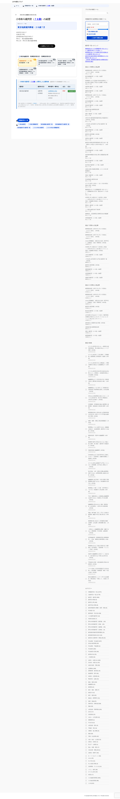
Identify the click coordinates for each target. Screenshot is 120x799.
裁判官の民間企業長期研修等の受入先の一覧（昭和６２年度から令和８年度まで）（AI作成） (96, 144)
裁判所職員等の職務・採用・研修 (96, 607)
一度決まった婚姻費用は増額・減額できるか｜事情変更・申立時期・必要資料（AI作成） (98, 531)
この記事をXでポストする (46, 46)
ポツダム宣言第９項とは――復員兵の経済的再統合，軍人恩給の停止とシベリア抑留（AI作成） (98, 348)
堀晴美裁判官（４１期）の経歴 (93, 269)
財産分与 (90, 692)
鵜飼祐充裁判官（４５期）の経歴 (93, 91)
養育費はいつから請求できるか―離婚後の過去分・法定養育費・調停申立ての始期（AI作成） (98, 429)
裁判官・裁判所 (92, 597)
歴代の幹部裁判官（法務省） (95, 629)
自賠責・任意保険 (92, 676)
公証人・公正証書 (92, 717)
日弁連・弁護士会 (92, 662)
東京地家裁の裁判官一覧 (46, 124)
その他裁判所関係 (92, 777)
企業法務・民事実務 (93, 709)
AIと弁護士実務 (92, 763)
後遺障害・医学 (92, 673)
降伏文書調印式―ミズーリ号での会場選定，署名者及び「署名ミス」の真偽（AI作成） (98, 578)
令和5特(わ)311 (52, 91)
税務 (89, 733)
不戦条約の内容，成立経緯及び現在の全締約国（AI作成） (98, 563)
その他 (90, 783)
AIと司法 (90, 761)
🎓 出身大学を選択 (91, 34)
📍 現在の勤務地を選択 (92, 31)
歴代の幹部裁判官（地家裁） (95, 627)
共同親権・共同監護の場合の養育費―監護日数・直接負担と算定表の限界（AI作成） (98, 406)
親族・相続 (91, 682)
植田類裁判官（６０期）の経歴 (93, 335)
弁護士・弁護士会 (92, 660)
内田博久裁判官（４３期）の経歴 (93, 86)
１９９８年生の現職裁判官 (53, 127)
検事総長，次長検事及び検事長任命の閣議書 (96, 213)
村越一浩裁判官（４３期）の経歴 (93, 175)
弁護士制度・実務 (92, 665)
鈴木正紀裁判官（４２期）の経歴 (93, 160)
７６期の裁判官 (22, 124)
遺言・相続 (91, 695)
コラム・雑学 (91, 769)
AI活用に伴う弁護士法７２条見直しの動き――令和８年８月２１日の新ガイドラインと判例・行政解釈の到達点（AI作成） (96, 199)
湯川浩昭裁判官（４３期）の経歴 (93, 76)
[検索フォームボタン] (107, 13)
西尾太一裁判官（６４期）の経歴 (93, 205)
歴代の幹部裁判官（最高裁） (95, 621)
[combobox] (95, 13)
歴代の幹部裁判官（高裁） (95, 624)
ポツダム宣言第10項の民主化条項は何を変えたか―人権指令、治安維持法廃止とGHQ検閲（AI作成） (98, 373)
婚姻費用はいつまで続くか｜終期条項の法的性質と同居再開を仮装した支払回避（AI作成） (98, 389)
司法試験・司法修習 (93, 641)
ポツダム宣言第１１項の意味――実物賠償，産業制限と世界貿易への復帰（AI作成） (98, 356)
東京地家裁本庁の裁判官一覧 (62, 124)
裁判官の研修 (91, 599)
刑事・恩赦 (91, 701)
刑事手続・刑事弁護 (93, 703)
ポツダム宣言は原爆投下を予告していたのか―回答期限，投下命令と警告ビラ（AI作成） (98, 464)
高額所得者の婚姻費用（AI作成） (96, 450)
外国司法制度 (91, 618)
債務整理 (90, 720)
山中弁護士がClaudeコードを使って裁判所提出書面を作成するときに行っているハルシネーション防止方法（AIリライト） (96, 316)
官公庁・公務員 (92, 744)
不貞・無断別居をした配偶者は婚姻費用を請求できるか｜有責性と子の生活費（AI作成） (98, 497)
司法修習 (90, 648)
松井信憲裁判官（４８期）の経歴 (93, 101)
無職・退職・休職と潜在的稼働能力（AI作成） (98, 421)
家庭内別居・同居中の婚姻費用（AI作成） (98, 436)
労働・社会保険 (92, 736)
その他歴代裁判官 (92, 616)
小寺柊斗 (35, 103)
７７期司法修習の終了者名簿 (92, 209)
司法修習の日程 (92, 651)
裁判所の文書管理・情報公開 (95, 638)
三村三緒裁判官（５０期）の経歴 (93, 254)
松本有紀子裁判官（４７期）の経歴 (94, 165)
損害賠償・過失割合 (93, 670)
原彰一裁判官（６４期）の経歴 (93, 113)
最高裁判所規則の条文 (94, 635)
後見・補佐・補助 (92, 690)
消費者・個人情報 (92, 730)
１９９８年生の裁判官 (38, 127)
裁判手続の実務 (92, 605)
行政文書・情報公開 (93, 750)
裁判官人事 (91, 602)
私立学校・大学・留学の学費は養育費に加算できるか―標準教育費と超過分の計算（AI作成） (98, 473)
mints (89, 758)
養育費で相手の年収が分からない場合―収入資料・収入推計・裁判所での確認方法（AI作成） (98, 443)
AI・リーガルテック (93, 756)
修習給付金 (91, 654)
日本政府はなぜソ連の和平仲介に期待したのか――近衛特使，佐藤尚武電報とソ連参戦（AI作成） (98, 456)
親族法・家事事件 (92, 698)
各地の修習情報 (92, 643)
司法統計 (90, 610)
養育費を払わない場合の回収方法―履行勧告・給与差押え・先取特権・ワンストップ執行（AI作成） (98, 547)
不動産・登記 (91, 728)
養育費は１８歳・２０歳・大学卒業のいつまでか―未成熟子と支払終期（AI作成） (98, 489)
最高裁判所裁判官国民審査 (95, 632)
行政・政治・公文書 (93, 739)
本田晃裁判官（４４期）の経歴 (93, 218)
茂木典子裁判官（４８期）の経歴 (93, 105)
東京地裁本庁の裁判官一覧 (23, 127)
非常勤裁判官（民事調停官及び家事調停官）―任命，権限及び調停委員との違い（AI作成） (98, 539)
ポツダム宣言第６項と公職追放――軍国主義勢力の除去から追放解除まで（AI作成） (98, 364)
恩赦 (89, 706)
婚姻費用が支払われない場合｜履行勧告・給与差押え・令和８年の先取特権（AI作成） (98, 506)
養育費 (90, 687)
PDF (64, 91)
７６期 (48, 5)
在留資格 (90, 714)
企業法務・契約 (92, 725)
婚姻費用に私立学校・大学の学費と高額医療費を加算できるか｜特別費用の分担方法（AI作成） (98, 481)
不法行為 (90, 722)
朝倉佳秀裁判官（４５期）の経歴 (93, 130)
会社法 (90, 711)
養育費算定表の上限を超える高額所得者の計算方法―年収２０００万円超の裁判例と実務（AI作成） (98, 414)
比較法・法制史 (92, 741)
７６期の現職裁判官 (33, 124)
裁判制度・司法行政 (93, 613)
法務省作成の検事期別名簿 (92, 109)
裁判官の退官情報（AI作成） (92, 134)
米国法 (90, 774)
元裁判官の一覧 (92, 594)
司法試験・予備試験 (93, 646)
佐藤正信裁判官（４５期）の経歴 (93, 277)
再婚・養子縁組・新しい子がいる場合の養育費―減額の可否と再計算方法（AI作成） (98, 514)
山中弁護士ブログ (17, 1)
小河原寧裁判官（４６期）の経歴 (93, 150)
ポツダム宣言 (91, 771)
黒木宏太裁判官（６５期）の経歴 (93, 310)
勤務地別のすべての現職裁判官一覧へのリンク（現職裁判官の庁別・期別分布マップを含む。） (96, 191)
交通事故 (90, 668)
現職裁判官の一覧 (23, 120)
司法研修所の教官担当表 (91, 179)
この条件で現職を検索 (97, 37)
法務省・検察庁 (92, 752)
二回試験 (90, 657)
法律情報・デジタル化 (94, 766)
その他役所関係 (92, 780)
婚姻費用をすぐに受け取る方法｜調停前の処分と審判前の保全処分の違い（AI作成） (98, 381)
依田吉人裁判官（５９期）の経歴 (93, 138)
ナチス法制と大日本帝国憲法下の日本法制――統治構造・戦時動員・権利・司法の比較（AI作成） (98, 570)
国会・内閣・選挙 (92, 747)
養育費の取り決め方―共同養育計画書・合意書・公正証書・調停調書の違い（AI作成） (98, 522)
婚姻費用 (90, 684)
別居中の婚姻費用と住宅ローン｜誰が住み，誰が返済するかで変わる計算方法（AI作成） (98, 555)
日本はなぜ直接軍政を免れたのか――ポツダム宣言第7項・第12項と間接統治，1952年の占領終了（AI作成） (98, 397)
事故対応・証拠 (92, 679)
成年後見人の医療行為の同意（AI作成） (95, 323)
